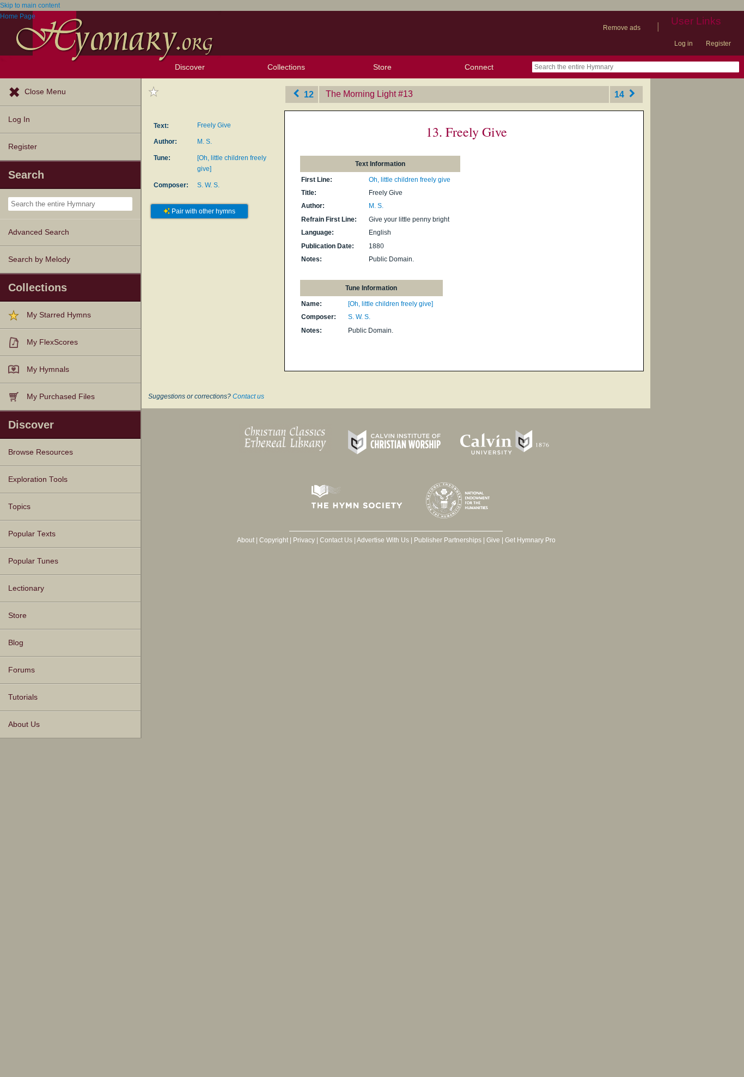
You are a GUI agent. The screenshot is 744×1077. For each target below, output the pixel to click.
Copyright (273, 540)
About (245, 540)
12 (308, 94)
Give (493, 540)
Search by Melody (39, 259)
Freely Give (214, 125)
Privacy (304, 540)
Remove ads (622, 28)
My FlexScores (52, 342)
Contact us (248, 396)
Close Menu (45, 92)
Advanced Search (38, 232)
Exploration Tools (38, 479)
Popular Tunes (33, 561)
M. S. (204, 141)
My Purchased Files (61, 397)
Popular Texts (32, 534)
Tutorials (23, 697)
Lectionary (26, 588)
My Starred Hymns (59, 315)
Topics (19, 507)
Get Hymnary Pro (530, 540)
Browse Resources (40, 452)
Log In (19, 119)
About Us (24, 724)
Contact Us (336, 540)
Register (718, 43)
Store (382, 67)
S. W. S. (208, 185)
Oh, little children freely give (409, 179)
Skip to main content (30, 5)
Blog (15, 643)
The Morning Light (361, 94)
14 (620, 94)
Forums (21, 670)
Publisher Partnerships (447, 540)
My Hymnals (48, 369)
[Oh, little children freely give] (390, 304)
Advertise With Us (383, 540)
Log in (683, 43)
